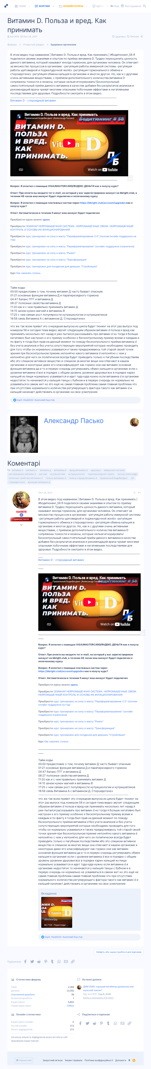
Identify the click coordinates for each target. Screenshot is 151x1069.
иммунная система (114, 470)
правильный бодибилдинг (114, 478)
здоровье (96, 470)
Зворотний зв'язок (53, 1060)
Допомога (120, 1060)
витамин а (31, 470)
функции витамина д (39, 482)
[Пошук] (144, 6)
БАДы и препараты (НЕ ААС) (98, 997)
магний (43, 474)
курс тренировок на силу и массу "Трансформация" (56, 259)
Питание (134, 36)
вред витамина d (78, 470)
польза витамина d (56, 478)
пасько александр (127, 474)
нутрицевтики (57, 474)
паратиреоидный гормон (101, 474)
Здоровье (120, 36)
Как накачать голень (28, 273)
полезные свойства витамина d (26, 478)
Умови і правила (73, 1060)
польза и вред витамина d (83, 478)
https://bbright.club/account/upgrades (103, 202)
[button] (29, 6)
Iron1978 (14, 36)
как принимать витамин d (22, 474)
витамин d (17, 470)
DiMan (70, 1005)
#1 (139, 492)
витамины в (60, 470)
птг (132, 478)
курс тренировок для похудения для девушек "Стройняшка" (61, 266)
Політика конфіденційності (99, 1060)
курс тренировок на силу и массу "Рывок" (51, 252)
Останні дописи (91, 979)
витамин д (45, 470)
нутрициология (76, 474)
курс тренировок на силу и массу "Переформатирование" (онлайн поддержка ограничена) (80, 246)
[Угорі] (129, 1060)
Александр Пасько (73, 421)
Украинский (24, 1060)
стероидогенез (17, 482)
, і (36, 400)
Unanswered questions (23, 994)
